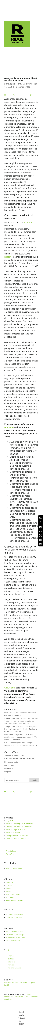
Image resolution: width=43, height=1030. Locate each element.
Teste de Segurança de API (16, 830)
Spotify (7, 985)
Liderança (11, 962)
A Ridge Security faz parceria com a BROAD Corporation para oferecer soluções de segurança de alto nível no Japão (20, 720)
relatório (28, 222)
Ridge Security (9, 768)
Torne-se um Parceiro (14, 931)
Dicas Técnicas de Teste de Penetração (19, 759)
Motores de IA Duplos (14, 868)
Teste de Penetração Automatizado (19, 824)
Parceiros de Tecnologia (15, 934)
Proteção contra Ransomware (17, 836)
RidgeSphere (11, 851)
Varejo (8, 891)
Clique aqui (9, 687)
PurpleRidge (10, 854)
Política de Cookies (22, 997)
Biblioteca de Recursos (14, 915)
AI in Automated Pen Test (14, 755)
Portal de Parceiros (13, 940)
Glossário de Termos (14, 918)
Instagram (31, 982)
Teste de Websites (13, 833)
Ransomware (9, 765)
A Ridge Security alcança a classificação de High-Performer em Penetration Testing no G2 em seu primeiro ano (20, 728)
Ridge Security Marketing (20, 83)
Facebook (23, 982)
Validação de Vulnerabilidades (17, 839)
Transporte (10, 897)
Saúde (8, 888)
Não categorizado (23, 86)
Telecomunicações (13, 894)
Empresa (11, 956)
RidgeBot (7, 772)
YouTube (14, 982)
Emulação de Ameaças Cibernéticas (19, 827)
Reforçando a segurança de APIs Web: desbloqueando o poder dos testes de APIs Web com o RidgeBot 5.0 (20, 737)
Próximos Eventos (14, 968)
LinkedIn (7, 982)
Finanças (9, 882)
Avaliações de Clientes (14, 900)
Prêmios (11, 965)
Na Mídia (11, 959)
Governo (9, 885)
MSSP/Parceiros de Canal (15, 937)
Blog (7, 950)
